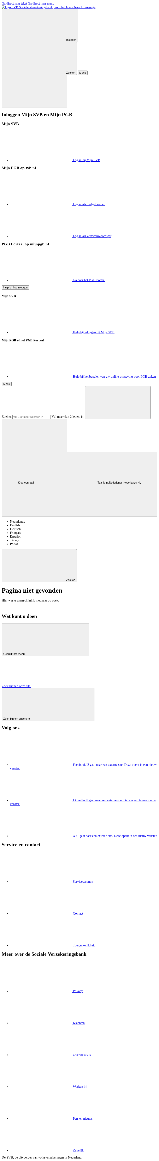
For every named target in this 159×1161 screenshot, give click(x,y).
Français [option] (15, 532)
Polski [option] (14, 544)
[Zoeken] (118, 402)
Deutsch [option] (15, 529)
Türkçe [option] (14, 540)
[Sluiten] (34, 91)
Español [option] (15, 536)
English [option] (15, 525)
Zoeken (7, 416)
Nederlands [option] (17, 521)
